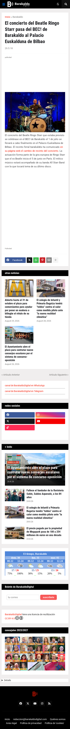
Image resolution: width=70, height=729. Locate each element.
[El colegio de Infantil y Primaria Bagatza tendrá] (51, 288)
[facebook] (20, 415)
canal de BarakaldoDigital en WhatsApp (25, 385)
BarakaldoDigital (13, 614)
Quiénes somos (57, 719)
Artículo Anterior (11, 374)
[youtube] (50, 421)
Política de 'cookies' (54, 723)
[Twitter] (29, 260)
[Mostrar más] (55, 260)
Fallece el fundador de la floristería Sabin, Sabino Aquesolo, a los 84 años (45, 494)
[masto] (20, 434)
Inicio (7, 17)
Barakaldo (18, 17)
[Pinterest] (42, 260)
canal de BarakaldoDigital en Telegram (24, 391)
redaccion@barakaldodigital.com (30, 719)
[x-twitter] (20, 421)
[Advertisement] (35, 208)
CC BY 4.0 (10, 618)
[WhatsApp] (36, 260)
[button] (3, 4)
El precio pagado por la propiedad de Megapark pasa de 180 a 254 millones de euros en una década (44, 532)
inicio (7, 719)
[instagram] (50, 415)
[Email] (49, 260)
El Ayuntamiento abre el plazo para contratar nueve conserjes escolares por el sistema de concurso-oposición (19, 353)
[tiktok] (20, 427)
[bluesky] (50, 427)
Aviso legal (11, 723)
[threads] (50, 434)
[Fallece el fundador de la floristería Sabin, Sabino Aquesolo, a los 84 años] (14, 495)
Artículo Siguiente (58, 374)
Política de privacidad (31, 723)
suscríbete (48, 597)
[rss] (49, 703)
